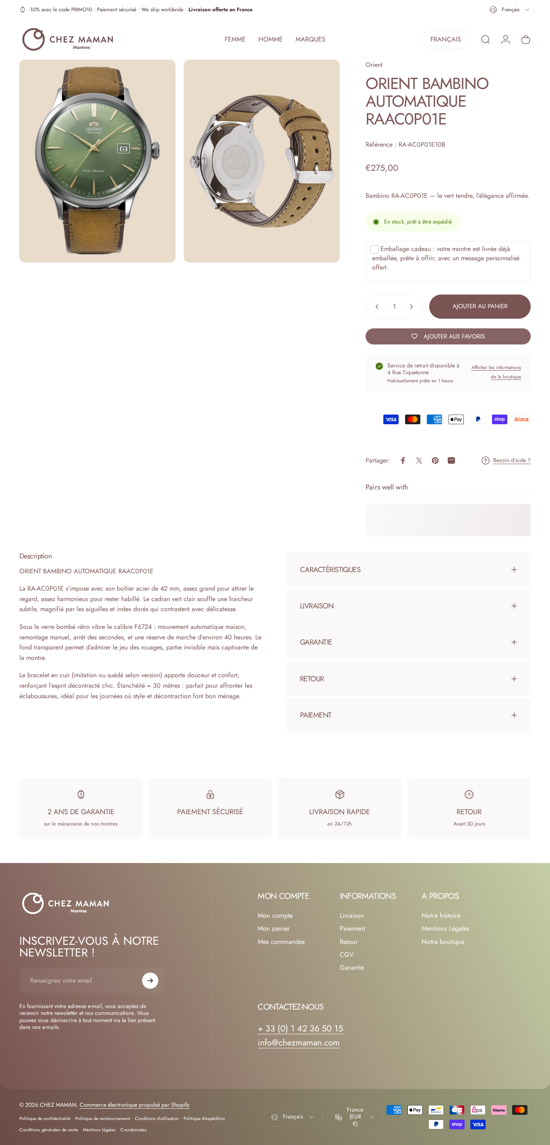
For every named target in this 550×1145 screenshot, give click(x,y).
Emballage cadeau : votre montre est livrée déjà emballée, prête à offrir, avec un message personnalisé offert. (445, 258)
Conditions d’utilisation (157, 1119)
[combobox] (510, 9)
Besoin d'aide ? (512, 460)
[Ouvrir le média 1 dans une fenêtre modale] (97, 161)
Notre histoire (441, 916)
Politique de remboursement (102, 1119)
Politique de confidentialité (44, 1119)
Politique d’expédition (204, 1119)
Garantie (352, 968)
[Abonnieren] (150, 981)
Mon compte (275, 916)
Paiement (352, 929)
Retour (349, 942)
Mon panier (274, 929)
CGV (347, 955)
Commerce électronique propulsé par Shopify (134, 1105)
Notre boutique (443, 942)
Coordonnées (133, 1130)
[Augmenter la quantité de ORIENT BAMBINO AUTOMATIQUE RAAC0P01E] (413, 306)
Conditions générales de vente (48, 1130)
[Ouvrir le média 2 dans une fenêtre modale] (262, 161)
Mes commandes (281, 942)
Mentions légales (99, 1130)
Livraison (352, 916)
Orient (374, 64)
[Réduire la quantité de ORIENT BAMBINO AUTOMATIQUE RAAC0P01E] (375, 306)
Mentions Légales (445, 929)
